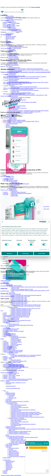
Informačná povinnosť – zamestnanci (16, 418)
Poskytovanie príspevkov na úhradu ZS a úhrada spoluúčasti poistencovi (23, 78)
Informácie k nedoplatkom (14, 185)
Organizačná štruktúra (10, 393)
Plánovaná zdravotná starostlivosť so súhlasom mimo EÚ (20, 113)
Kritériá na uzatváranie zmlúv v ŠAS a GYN (20, 296)
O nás (4, 390)
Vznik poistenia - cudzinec (14, 25)
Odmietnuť (9, 253)
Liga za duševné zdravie (13, 448)
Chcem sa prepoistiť (35, 7)
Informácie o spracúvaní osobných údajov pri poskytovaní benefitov (25, 412)
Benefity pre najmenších (13, 57)
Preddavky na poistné (13, 180)
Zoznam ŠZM (11, 357)
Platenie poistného (9, 179)
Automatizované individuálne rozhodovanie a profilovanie (23, 409)
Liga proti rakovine (12, 450)
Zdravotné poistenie (10, 20)
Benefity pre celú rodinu (11, 36)
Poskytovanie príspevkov (16, 341)
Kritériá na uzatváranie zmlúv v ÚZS (19, 298)
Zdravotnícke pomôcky (13, 352)
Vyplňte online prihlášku (6, 280)
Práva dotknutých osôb (16, 411)
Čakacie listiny (11, 85)
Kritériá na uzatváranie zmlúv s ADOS (19, 300)
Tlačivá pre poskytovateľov (11, 369)
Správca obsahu (6, 349)
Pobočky (5, 341)
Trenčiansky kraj (9, 467)
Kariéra (7, 434)
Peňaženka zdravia (7, 22)
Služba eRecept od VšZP (13, 328)
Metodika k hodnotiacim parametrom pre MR (20, 314)
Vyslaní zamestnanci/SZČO (14, 67)
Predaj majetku (9, 445)
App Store (5, 178)
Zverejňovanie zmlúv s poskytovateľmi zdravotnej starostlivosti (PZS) (23, 437)
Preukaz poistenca (12, 28)
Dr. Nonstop (5, 25)
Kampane (5, 473)
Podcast (4, 336)
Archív (12, 291)
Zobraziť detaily (43, 249)
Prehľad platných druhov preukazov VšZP (17, 361)
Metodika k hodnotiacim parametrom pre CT (20, 315)
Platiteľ (4, 175)
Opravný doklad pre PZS (13, 324)
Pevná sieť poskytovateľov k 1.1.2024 (16, 75)
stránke (47, 235)
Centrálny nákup (11, 349)
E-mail (2, 304)
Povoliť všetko (41, 253)
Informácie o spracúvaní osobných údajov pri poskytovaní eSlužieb (25, 414)
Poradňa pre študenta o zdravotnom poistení (17, 61)
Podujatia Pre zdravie (10, 37)
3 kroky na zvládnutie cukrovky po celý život (17, 47)
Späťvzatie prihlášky (15, 23)
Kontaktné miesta (6, 460)
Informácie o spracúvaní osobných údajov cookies (21, 415)
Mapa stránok (21, 370)
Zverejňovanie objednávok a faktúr (15, 438)
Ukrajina (7, 381)
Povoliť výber (25, 253)
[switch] (19, 244)
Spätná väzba (6, 344)
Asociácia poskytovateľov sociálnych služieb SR (18, 456)
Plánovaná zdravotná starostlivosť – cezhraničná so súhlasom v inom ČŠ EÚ (24, 111)
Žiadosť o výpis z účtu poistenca (15, 122)
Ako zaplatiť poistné (12, 181)
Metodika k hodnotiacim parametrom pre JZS (20, 312)
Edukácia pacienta (12, 374)
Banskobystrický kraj (10, 461)
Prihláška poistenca (12, 117)
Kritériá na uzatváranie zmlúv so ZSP (19, 303)
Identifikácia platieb (15, 182)
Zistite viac (3, 66)
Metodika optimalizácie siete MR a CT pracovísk (18, 316)
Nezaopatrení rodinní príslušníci (15, 71)
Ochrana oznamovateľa (11, 426)
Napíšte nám (5, 343)
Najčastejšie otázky (12, 73)
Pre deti (4, 331)
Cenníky (10, 358)
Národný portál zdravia (13, 451)
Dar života (10, 449)
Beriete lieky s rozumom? (13, 452)
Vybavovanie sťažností (8, 347)
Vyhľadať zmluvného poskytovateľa (13, 368)
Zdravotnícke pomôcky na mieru (15, 84)
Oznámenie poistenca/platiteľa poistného (17, 120)
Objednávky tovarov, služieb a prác (18, 439)
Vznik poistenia (11, 24)
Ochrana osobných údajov (11, 402)
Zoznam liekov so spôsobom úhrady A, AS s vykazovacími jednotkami (26, 355)
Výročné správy (9, 399)
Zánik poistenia (11, 26)
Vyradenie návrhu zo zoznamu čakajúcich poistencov (22, 89)
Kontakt (3, 475)
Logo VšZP (10, 396)
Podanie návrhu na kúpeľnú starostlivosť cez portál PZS (20, 379)
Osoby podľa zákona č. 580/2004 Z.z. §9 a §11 (16, 382)
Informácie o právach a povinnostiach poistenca (21, 92)
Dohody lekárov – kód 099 (14, 375)
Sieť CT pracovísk (15, 319)
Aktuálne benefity (7, 328)
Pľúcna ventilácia (12, 377)
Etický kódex (8, 400)
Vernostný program (7, 335)
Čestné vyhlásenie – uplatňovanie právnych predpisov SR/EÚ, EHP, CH (23, 121)
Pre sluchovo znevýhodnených (12, 65)
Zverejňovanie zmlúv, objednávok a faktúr (15, 436)
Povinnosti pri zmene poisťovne (15, 19)
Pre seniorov (5, 330)
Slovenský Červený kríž (13, 454)
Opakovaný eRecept (12, 330)
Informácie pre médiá (10, 394)
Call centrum (6, 342)
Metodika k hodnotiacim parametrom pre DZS (21, 313)
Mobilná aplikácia (7, 457)
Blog (7, 40)
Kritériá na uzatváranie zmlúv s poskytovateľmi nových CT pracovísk (25, 306)
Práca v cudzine (9, 66)
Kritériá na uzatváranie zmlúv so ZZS (19, 297)
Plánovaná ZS (14, 343)
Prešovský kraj (9, 465)
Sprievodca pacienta (6, 29)
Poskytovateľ (6, 282)
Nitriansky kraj (9, 464)
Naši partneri (8, 446)
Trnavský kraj (9, 468)
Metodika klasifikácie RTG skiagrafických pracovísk (19, 320)
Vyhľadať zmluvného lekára (12, 114)
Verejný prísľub (11, 292)
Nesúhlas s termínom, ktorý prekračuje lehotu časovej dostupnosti (25, 90)
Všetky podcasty (4, 117)
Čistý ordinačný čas (12, 371)
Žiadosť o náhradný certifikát (14, 362)
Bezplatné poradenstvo (13, 53)
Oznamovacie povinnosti (13, 59)
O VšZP (5, 312)
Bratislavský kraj (9, 462)
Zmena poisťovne (12, 22)
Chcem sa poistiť (13, 29)
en (5, 475)
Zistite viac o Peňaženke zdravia (7, 176)
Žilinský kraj (8, 469)
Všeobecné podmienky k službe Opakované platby (19, 433)
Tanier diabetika (11, 49)
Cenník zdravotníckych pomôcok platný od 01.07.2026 (20, 83)
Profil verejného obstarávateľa (12, 444)
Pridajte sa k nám (4, 57)
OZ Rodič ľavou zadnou (13, 455)
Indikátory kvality (9, 363)
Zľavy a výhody (6, 24)
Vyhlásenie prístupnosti (8, 351)
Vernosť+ (5, 23)
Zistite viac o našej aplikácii (6, 189)
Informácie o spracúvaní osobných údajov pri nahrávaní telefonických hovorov (27, 417)
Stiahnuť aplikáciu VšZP (11, 475)
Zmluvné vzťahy (9, 284)
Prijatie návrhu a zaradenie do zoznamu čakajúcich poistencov (24, 86)
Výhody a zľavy (4, 325)
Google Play (5, 179)
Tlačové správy (11, 395)
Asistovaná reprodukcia (16, 339)
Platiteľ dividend (14, 195)
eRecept (7, 43)
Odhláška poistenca (12, 119)
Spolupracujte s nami (7, 345)
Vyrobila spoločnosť (7, 372)
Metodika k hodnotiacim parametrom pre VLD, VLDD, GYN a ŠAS (25, 308)
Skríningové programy (13, 96)
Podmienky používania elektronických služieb (15, 427)
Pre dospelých (6, 329)
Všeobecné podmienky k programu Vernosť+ (17, 432)
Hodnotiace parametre (13, 307)
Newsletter (5, 470)
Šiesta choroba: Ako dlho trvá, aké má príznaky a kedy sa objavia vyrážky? (19, 93)
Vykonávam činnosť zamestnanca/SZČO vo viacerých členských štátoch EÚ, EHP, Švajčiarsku (28, 69)
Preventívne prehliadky (13, 56)
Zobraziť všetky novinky (6, 96)
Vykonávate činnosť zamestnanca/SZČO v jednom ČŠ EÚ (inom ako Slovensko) (25, 68)
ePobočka (8, 322)
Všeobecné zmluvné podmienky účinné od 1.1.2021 (22, 289)
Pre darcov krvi (6, 333)
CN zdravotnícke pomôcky (17, 351)
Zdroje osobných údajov (16, 406)
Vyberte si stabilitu (10, 16)
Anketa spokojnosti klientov (12, 123)
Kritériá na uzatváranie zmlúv (14, 294)
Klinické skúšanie (15, 338)
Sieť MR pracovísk (15, 318)
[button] (2, 34)
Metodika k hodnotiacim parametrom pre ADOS (21, 309)
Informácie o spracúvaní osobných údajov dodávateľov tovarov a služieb (26, 413)
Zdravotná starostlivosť (11, 74)
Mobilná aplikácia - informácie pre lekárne (15, 331)
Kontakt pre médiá (12, 397)
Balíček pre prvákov (10, 38)
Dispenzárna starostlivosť (13, 79)
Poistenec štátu (14, 194)
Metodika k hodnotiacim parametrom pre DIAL (21, 310)
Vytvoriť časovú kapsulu (6, 48)
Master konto (11, 177)
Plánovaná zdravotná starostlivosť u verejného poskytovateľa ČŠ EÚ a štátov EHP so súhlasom (28, 110)
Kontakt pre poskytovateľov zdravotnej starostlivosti (17, 380)
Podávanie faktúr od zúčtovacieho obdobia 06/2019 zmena (20, 325)
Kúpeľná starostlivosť (13, 80)
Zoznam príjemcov (15, 408)
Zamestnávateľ (14, 191)
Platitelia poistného (12, 188)
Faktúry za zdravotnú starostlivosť (18, 440)
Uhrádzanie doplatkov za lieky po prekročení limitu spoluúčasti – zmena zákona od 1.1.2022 (27, 95)
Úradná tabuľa (6, 320)
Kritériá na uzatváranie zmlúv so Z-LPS (19, 302)
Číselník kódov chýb (12, 347)
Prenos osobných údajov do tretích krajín (19, 407)
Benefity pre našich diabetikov (14, 48)
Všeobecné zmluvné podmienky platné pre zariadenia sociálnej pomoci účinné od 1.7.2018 (30, 290)
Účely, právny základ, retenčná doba (18, 405)
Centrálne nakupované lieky (17, 350)
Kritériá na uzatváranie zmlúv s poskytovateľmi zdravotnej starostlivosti (26, 295)
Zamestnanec (14, 189)
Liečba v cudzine (14, 345)
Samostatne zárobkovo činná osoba (18, 192)
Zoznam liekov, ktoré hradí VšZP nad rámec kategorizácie (23, 356)
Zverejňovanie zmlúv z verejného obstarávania (18, 443)
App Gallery (5, 180)
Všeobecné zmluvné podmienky (15, 285)
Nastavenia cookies (7, 348)
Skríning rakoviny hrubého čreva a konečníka (20, 97)
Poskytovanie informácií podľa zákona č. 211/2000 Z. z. (17, 401)
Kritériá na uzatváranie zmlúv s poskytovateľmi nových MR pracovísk (26, 304)
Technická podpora (7, 350)
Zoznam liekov (11, 353)
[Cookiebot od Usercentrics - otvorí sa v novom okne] (40, 222)
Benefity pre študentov (13, 63)
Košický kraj (8, 463)
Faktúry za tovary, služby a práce (18, 442)
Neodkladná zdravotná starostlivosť (18, 337)
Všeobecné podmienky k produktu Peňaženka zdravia (19, 431)
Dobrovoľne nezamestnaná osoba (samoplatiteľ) (21, 193)
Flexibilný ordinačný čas (13, 373)
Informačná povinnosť (13, 403)
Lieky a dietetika (11, 376)
